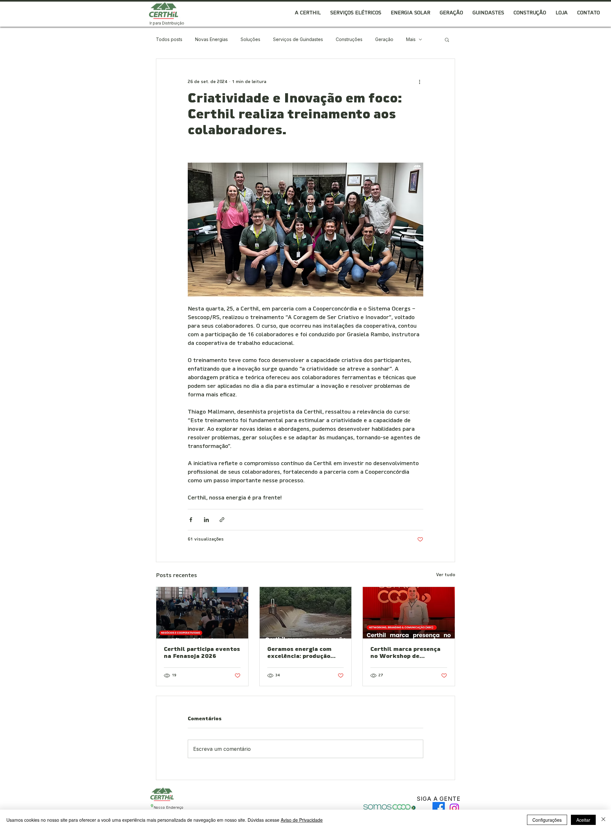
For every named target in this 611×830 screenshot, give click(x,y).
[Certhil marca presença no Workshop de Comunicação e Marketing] (409, 612)
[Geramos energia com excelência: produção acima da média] (306, 612)
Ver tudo (445, 575)
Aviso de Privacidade (302, 820)
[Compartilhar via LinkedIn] (206, 520)
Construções (349, 39)
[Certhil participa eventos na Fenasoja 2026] (202, 612)
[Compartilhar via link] (222, 520)
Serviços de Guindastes (298, 39)
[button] (308, 13)
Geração (384, 39)
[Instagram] (454, 808)
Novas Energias (211, 39)
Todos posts (169, 39)
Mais (411, 39)
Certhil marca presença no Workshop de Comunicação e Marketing (405, 653)
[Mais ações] (419, 82)
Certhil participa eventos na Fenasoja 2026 (202, 653)
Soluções (250, 39)
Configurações (547, 820)
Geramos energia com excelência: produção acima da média (299, 653)
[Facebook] (438, 808)
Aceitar (583, 820)
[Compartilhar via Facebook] (191, 520)
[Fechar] (603, 820)
